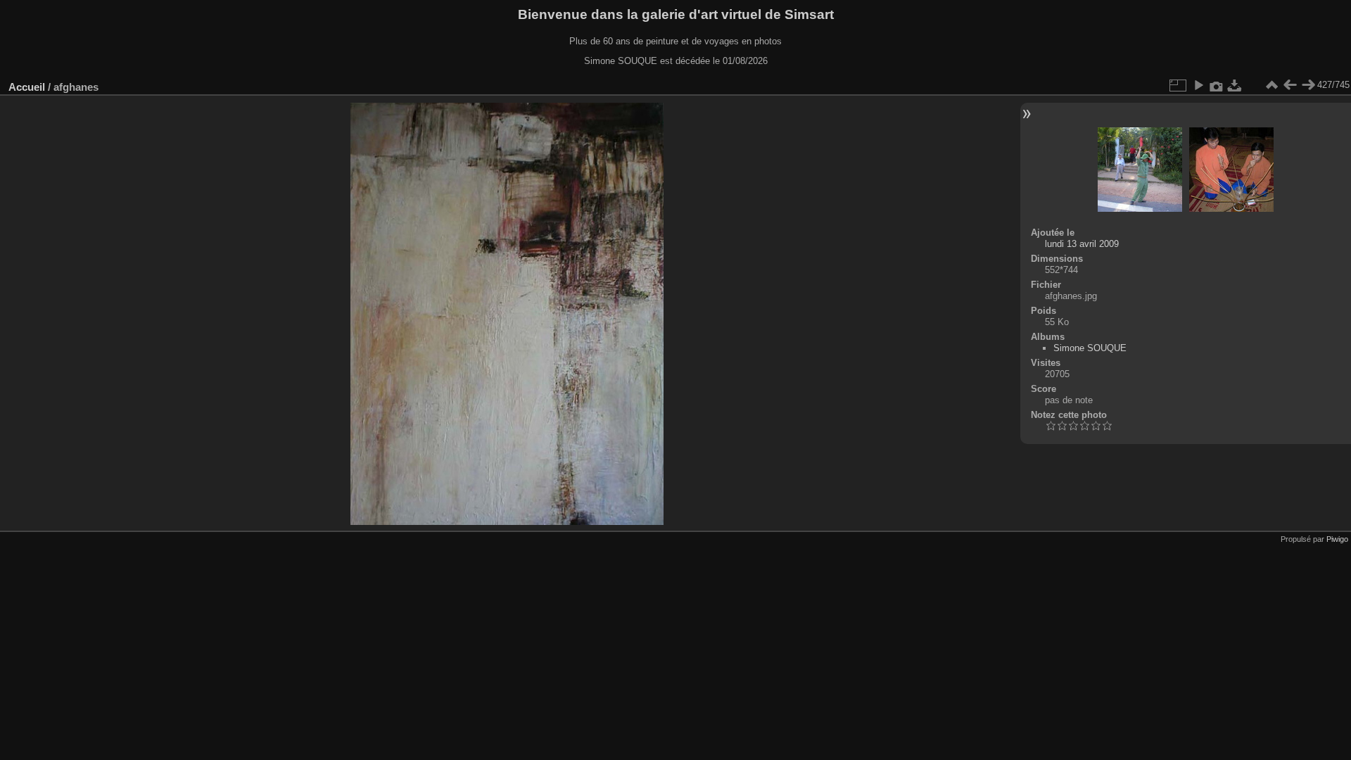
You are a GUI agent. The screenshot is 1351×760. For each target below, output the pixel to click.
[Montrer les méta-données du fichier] (1216, 85)
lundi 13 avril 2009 (1082, 244)
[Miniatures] (1271, 85)
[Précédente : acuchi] (1290, 85)
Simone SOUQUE (1090, 348)
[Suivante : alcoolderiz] (1308, 85)
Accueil (26, 87)
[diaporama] (1198, 85)
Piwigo (1337, 539)
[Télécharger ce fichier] (1235, 85)
